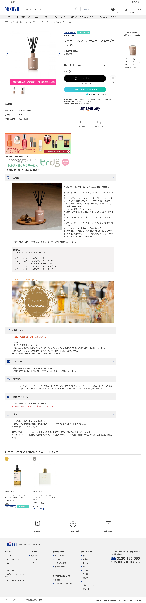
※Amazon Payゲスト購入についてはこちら (77, 104)
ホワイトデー (88, 589)
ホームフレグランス (32, 22)
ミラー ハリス (70, 36)
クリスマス (87, 581)
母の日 (85, 570)
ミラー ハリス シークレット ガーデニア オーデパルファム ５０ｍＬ (44, 497)
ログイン (34, 559)
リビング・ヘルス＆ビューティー (82, 17)
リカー (37, 17)
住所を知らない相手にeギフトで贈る (85, 89)
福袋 (84, 567)
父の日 (85, 574)
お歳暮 (85, 559)
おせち (85, 563)
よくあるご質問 (60, 563)
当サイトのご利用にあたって (65, 583)
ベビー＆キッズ (59, 17)
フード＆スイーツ (23, 17)
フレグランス (20, 22)
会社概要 (58, 580)
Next (59, 53)
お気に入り (35, 563)
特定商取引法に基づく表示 (33, 600)
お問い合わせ (60, 567)
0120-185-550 (128, 558)
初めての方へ (60, 556)
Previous (7, 53)
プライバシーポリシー (12, 600)
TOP (6, 22)
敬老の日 (86, 578)
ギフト (9, 17)
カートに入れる (85, 78)
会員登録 (34, 556)
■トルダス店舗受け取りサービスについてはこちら (23, 170)
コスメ (46, 17)
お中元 (85, 556)
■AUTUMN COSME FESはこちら (17, 156)
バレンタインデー (89, 585)
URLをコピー (99, 126)
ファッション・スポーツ (108, 17)
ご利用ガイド (135, 2)
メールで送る (81, 126)
